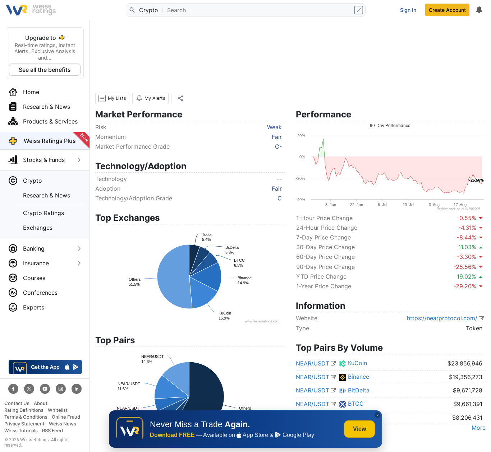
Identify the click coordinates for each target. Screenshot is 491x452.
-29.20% (465, 286)
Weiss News (62, 423)
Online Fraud (66, 417)
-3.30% (466, 256)
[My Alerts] (478, 10)
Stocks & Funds (44, 160)
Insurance (36, 263)
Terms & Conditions (25, 417)
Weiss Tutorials (21, 430)
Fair (277, 136)
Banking (34, 248)
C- (278, 146)
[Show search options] (359, 10)
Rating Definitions (23, 410)
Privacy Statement (24, 423)
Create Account (447, 10)
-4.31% (467, 227)
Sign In (408, 10)
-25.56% (465, 266)
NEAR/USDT (312, 363)
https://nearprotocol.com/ (442, 318)
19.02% (466, 276)
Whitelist (58, 410)
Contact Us (16, 403)
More (479, 427)
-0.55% (466, 218)
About (40, 403)
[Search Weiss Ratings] (132, 10)
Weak (274, 127)
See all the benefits (45, 69)
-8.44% (466, 237)
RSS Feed (52, 430)
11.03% (467, 247)
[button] (112, 98)
